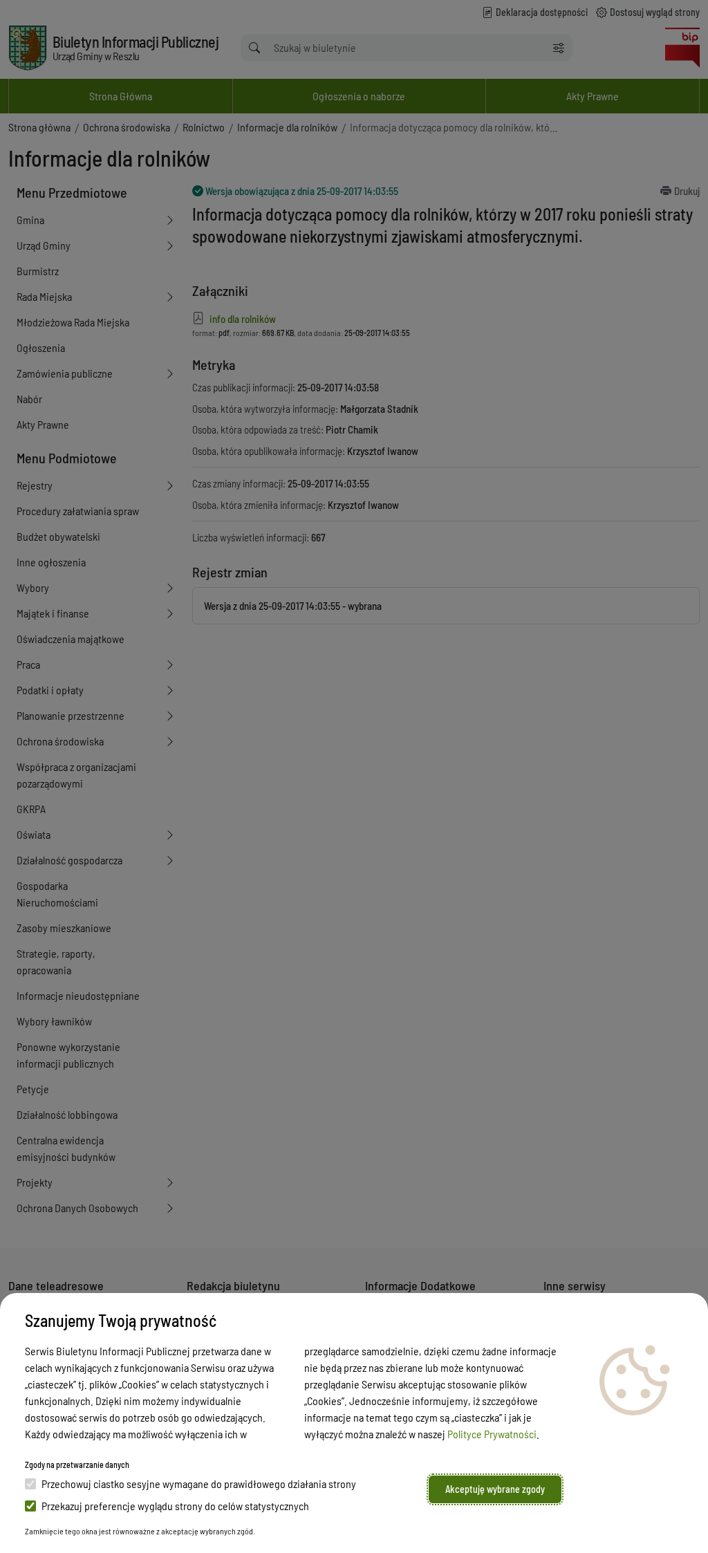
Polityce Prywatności (492, 1433)
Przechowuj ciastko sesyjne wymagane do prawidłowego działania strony (198, 1483)
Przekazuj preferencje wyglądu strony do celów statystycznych (175, 1505)
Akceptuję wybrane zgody (495, 1489)
